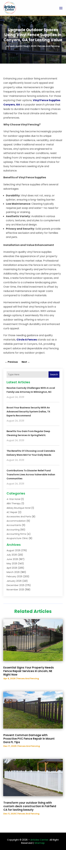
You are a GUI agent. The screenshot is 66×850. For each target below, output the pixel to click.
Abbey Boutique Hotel (19, 508)
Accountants (14, 525)
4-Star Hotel (13, 499)
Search (54, 374)
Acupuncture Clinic (17, 538)
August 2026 (14, 550)
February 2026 (14, 576)
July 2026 (12, 554)
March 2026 (13, 572)
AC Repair (12, 512)
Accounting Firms (16, 534)
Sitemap (39, 843)
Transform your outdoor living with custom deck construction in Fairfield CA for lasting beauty (29, 806)
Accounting (13, 529)
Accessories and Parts (19, 516)
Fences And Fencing (49, 46)
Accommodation (16, 520)
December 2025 (16, 585)
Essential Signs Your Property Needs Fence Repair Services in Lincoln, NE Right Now (28, 671)
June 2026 (12, 559)
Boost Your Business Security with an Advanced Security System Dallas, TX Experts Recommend (28, 411)
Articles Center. (39, 839)
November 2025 (15, 589)
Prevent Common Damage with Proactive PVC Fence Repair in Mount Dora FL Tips (29, 738)
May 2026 (12, 563)
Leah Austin (16, 46)
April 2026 (12, 567)
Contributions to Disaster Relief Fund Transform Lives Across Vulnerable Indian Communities (31, 474)
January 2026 (14, 581)
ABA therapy (14, 503)
